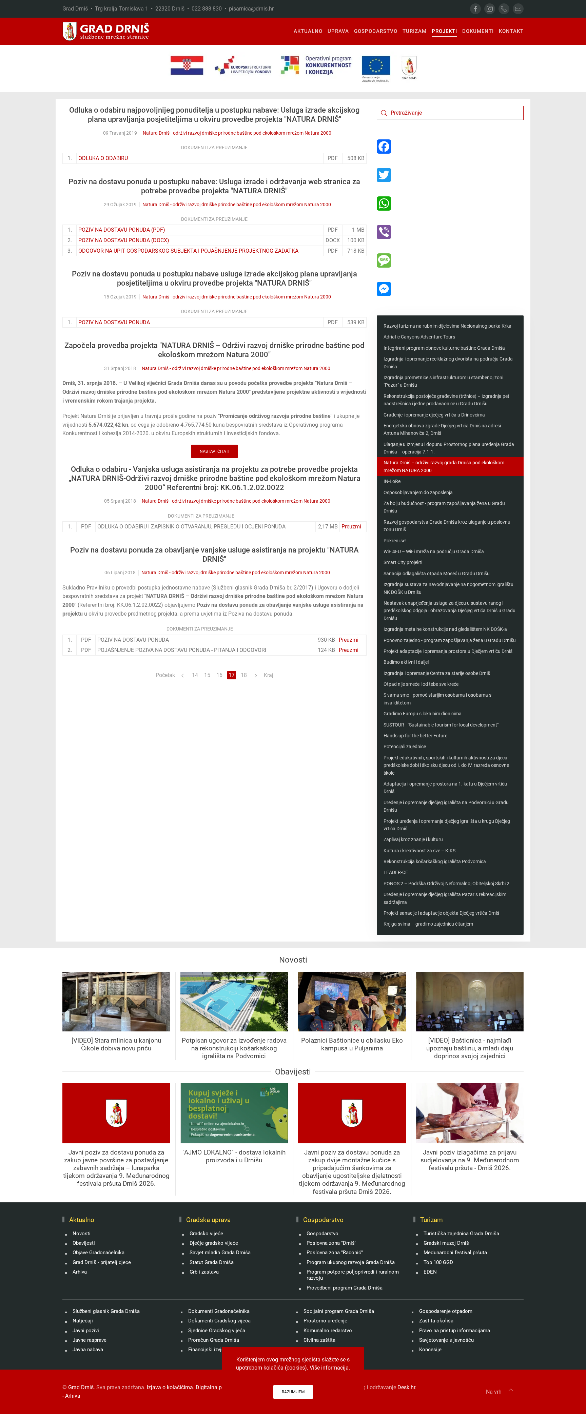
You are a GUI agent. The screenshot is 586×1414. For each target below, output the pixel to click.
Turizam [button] (415, 31)
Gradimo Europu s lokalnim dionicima (423, 713)
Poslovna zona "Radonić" (335, 1253)
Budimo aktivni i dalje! (406, 662)
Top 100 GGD (438, 1262)
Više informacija (329, 1367)
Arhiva (80, 1272)
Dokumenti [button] (478, 31)
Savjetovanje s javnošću (446, 1340)
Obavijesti (84, 1243)
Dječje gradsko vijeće (214, 1243)
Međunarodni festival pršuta (455, 1253)
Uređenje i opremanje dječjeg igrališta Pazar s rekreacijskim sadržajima (445, 898)
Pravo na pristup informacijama (454, 1331)
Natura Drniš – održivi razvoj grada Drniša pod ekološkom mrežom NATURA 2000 (444, 466)
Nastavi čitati (214, 451)
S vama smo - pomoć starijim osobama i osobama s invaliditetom (437, 698)
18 (244, 675)
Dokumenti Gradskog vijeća (219, 1321)
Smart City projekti (403, 562)
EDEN (430, 1272)
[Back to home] (106, 31)
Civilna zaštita (319, 1340)
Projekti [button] (444, 31)
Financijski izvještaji (211, 1350)
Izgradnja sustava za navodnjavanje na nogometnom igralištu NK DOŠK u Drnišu (448, 588)
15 (207, 675)
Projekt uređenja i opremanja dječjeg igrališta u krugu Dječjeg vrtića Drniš (447, 824)
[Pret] (182, 675)
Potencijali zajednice (405, 746)
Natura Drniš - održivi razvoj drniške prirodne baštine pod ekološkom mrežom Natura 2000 (237, 133)
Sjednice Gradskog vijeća (216, 1331)
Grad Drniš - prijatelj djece (102, 1262)
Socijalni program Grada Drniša (339, 1311)
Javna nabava (88, 1350)
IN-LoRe (392, 481)
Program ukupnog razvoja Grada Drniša (351, 1262)
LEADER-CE (396, 872)
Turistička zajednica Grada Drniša (461, 1234)
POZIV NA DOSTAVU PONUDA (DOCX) (123, 240)
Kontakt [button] (511, 31)
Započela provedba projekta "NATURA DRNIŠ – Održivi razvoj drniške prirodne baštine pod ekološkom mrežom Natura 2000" (214, 350)
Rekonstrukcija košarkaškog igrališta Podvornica (435, 861)
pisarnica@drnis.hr (251, 8)
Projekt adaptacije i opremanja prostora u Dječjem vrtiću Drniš (448, 651)
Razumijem (293, 1392)
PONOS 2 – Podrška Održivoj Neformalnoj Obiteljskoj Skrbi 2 (446, 883)
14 (195, 675)
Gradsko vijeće (206, 1234)
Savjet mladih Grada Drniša (220, 1253)
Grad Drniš (81, 1387)
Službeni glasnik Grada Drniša (106, 1311)
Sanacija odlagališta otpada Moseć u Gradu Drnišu (437, 573)
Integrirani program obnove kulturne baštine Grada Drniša (444, 348)
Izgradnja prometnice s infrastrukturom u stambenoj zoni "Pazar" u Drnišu (443, 381)
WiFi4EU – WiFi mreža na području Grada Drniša (434, 551)
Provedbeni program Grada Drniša (345, 1288)
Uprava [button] (338, 31)
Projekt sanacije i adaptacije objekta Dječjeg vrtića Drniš (441, 913)
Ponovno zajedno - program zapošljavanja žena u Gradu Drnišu (450, 640)
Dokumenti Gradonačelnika (219, 1311)
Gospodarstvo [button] (375, 31)
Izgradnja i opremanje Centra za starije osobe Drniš (437, 673)
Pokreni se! (395, 540)
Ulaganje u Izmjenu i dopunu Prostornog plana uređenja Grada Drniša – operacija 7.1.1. (449, 448)
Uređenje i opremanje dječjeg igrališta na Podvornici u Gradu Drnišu (446, 806)
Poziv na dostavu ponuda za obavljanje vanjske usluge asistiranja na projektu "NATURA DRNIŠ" (214, 554)
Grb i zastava (204, 1272)
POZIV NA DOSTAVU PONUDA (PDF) (121, 230)
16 (219, 675)
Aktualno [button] (308, 31)
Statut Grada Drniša (212, 1262)
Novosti (82, 1234)
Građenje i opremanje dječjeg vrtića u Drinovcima (434, 415)
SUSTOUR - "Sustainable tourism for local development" (441, 725)
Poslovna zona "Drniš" (331, 1243)
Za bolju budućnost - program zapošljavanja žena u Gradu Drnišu (444, 507)
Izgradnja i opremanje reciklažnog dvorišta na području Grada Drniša (448, 362)
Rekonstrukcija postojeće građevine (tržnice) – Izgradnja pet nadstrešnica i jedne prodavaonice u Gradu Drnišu (446, 399)
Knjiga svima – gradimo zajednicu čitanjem (428, 924)
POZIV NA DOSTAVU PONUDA (114, 322)
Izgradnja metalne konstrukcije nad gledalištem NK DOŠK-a (445, 629)
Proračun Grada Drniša (213, 1340)
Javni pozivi (86, 1331)
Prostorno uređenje (325, 1321)
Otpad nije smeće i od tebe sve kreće (421, 684)
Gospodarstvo (322, 1234)
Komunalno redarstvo (328, 1331)
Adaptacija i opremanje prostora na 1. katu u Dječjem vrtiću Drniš (445, 787)
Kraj (268, 675)
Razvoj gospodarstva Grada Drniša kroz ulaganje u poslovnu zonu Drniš (447, 525)
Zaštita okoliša (436, 1321)
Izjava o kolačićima (170, 1387)
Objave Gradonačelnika (98, 1253)
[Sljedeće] (256, 675)
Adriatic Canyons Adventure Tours (419, 337)
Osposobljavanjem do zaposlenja (418, 492)
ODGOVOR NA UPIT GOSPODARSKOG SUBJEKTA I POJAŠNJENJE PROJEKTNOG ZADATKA (188, 251)
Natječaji (83, 1321)
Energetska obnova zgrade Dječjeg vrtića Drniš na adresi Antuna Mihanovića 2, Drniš (442, 429)
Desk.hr (406, 1387)
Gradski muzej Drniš (446, 1243)
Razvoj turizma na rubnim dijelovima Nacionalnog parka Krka (447, 326)
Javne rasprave (89, 1340)
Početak (165, 675)
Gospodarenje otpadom (445, 1311)
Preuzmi (351, 526)
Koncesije (430, 1350)
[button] (511, 1391)
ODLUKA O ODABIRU (103, 158)
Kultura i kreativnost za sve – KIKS (419, 850)
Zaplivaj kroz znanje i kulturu (413, 839)
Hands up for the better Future (415, 735)
